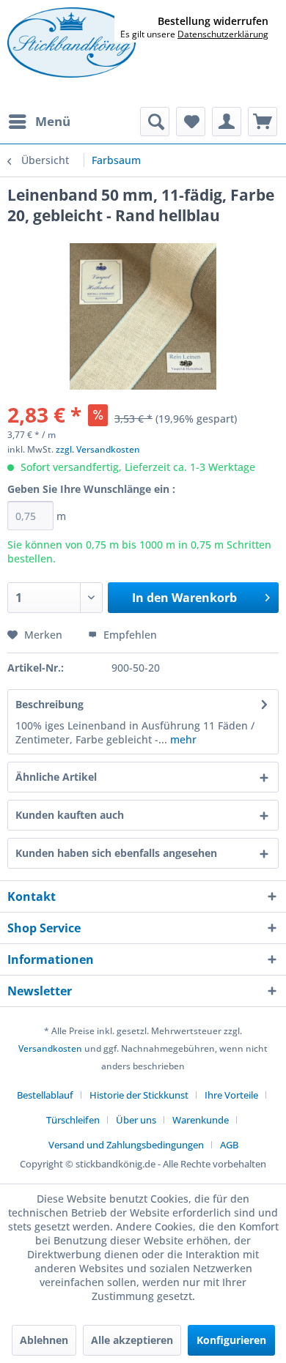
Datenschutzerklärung (222, 34)
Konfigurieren (231, 1340)
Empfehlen (128, 635)
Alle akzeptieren (132, 1340)
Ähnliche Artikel (56, 777)
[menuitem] (39, 121)
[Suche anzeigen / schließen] (154, 121)
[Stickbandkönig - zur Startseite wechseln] (71, 42)
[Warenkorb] (262, 121)
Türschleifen (73, 1119)
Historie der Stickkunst (138, 1095)
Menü (52, 121)
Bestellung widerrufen (213, 21)
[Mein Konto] (226, 121)
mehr (182, 739)
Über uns (136, 1119)
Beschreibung (49, 704)
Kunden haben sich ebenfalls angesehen (116, 853)
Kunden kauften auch (69, 815)
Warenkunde (200, 1119)
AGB (229, 1144)
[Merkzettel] (190, 121)
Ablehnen (44, 1340)
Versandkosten (50, 1048)
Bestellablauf (45, 1095)
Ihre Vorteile (231, 1095)
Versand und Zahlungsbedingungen (126, 1144)
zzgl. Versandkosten (98, 449)
